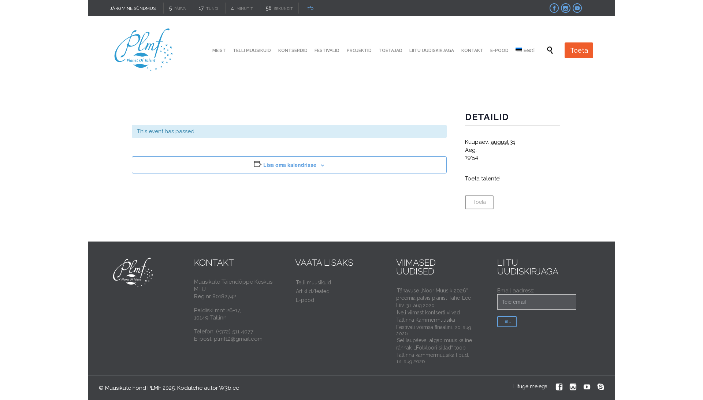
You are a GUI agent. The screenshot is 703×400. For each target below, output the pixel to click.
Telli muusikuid (313, 282)
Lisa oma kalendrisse (289, 164)
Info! (310, 8)
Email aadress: (515, 290)
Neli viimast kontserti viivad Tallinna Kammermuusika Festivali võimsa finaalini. (428, 320)
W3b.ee (229, 388)
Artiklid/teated (313, 291)
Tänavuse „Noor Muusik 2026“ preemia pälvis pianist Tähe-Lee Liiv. (433, 298)
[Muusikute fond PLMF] (144, 50)
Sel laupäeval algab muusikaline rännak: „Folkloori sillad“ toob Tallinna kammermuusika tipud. (434, 347)
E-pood (305, 300)
